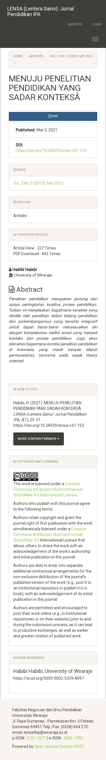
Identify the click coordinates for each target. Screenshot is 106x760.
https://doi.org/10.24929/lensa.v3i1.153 (51, 150)
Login (96, 24)
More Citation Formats (37, 439)
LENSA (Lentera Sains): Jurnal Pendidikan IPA (40, 11)
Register (75, 24)
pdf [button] (54, 116)
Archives (36, 56)
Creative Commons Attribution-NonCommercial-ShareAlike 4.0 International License (48, 489)
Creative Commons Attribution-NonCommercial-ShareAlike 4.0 (49, 534)
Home (17, 56)
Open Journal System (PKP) (59, 746)
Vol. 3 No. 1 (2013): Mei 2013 (71, 56)
